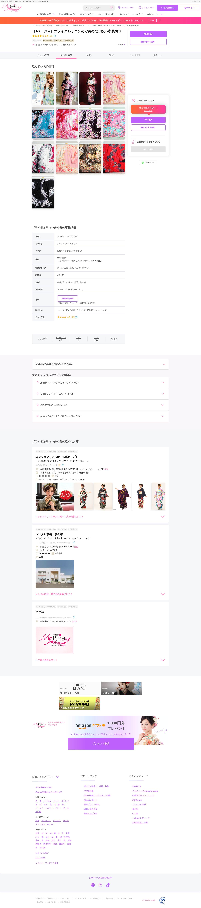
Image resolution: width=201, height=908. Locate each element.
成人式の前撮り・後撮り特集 (96, 786)
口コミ (112, 55)
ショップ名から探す (106, 14)
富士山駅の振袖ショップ (100, 25)
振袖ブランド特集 (91, 804)
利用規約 (109, 899)
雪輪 (70, 840)
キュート (57, 821)
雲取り (38, 844)
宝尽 (59, 840)
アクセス (157, 55)
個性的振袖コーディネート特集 (97, 795)
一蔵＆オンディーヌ (141, 818)
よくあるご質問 (148, 8)
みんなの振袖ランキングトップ (48, 792)
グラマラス (40, 824)
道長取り (47, 844)
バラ (37, 837)
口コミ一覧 (40, 857)
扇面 (37, 840)
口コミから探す (87, 14)
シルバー (49, 808)
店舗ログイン (52, 902)
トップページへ (195, 1)
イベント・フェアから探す (131, 14)
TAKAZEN (136, 786)
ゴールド (39, 808)
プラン (89, 55)
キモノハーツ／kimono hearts (145, 791)
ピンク (56, 801)
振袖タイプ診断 (90, 813)
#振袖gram (137, 800)
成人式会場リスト (96, 899)
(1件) (59, 465)
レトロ (50, 824)
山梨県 (60, 251)
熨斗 (53, 840)
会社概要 (40, 902)
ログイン (190, 8)
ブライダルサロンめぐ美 (118, 25)
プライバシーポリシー (124, 899)
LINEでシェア (150, 163)
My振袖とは (52, 899)
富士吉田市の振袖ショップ (81, 25)
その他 (38, 812)
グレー (58, 808)
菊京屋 (135, 809)
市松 (69, 844)
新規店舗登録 (65, 902)
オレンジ (65, 801)
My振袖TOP (39, 899)
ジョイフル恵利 (139, 804)
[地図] (99, 261)
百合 (47, 837)
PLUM (135, 813)
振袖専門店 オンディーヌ (143, 795)
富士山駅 (79, 251)
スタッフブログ (65, 899)
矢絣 (55, 844)
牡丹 (68, 833)
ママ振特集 (89, 791)
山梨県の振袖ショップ (63, 25)
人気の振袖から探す (67, 14)
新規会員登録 (169, 8)
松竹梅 (67, 837)
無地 (37, 833)
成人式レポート (90, 800)
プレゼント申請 (127, 8)
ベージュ (47, 801)
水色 (45, 804)
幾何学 (62, 844)
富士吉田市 (69, 251)
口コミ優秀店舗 (90, 809)
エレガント (46, 821)
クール (66, 821)
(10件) (51, 36)
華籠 (47, 840)
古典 (37, 821)
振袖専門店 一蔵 (140, 822)
